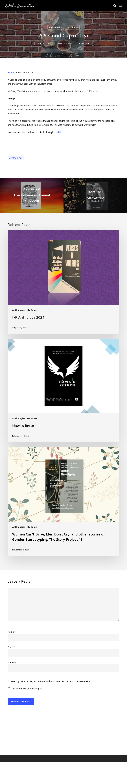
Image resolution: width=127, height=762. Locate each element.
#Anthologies (15, 157)
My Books (73, 27)
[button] (121, 5)
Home (11, 72)
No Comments (65, 43)
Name (12, 631)
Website (12, 662)
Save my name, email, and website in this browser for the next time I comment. (50, 681)
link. (60, 132)
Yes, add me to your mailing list (27, 688)
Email (11, 647)
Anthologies (55, 27)
